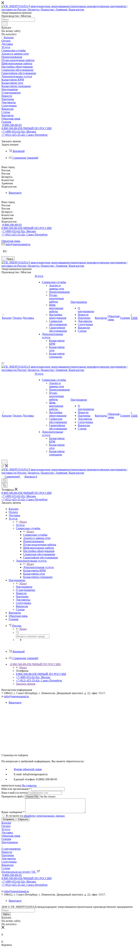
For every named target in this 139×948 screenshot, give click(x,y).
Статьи (5, 868)
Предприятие (24, 586)
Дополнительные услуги (38, 567)
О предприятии (11, 848)
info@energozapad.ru (18, 244)
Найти (6, 914)
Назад (23, 521)
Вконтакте (15, 192)
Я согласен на (35, 815)
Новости (6, 852)
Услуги (20, 525)
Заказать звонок (25, 683)
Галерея (6, 839)
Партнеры (7, 855)
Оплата (5, 826)
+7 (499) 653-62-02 (18, 131)
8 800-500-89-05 (12, 125)
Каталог (6, 822)
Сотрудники (9, 861)
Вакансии (7, 864)
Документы (8, 858)
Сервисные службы (35, 534)
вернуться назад (11, 785)
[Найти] (4, 23)
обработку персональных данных (44, 815)
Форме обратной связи (28, 769)
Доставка (7, 832)
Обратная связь (10, 241)
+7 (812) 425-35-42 (24, 134)
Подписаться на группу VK (18, 871)
